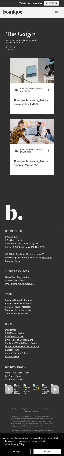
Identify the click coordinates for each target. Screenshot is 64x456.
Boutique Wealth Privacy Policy (21, 343)
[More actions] (49, 89)
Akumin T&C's (12, 356)
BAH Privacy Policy (14, 333)
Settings (17, 451)
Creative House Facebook (18, 310)
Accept (47, 451)
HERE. (36, 423)
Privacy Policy (17, 444)
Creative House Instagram (18, 307)
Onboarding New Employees (19, 284)
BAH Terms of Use (14, 336)
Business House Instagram (18, 300)
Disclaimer (10, 330)
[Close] (59, 437)
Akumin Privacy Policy (16, 353)
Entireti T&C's (12, 350)
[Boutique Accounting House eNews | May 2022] (32, 131)
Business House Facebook (18, 303)
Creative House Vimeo (16, 313)
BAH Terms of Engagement (19, 340)
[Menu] (57, 12)
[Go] (10, 47)
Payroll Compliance (15, 280)
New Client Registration (17, 277)
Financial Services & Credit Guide (22, 346)
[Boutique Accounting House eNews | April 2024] (32, 70)
